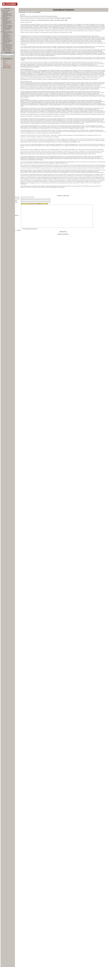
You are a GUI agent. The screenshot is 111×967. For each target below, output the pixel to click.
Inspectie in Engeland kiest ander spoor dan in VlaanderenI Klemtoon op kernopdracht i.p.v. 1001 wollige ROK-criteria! (7, 28)
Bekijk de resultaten (7, 67)
